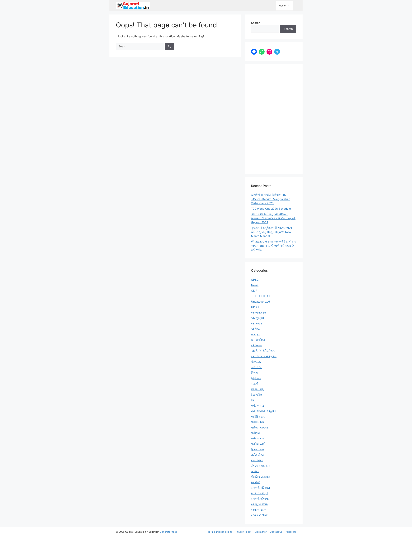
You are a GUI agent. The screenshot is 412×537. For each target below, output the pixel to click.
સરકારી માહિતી (259, 493)
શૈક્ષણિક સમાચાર (260, 476)
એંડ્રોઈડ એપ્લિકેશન (263, 350)
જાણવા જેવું (257, 389)
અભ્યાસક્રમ (258, 312)
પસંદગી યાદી (258, 438)
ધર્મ (253, 400)
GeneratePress (168, 531)
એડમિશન (256, 345)
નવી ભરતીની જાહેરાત (263, 411)
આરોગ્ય (255, 329)
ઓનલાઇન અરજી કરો (263, 356)
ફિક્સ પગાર (257, 449)
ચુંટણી (254, 383)
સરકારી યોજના (260, 498)
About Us (291, 531)
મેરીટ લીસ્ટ (257, 454)
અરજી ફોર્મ (257, 318)
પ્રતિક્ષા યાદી (258, 444)
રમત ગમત (257, 460)
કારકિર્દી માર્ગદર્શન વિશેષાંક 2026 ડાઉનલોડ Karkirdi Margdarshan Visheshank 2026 (270, 199)
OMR (254, 290)
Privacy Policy (243, 531)
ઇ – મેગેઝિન (258, 340)
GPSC (255, 279)
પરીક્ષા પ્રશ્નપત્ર (259, 427)
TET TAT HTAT (260, 296)
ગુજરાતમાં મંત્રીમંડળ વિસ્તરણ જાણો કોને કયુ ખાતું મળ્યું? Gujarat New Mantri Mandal (271, 232)
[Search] (169, 46)
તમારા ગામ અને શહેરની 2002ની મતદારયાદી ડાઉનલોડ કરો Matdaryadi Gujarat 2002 (273, 218)
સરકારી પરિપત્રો (260, 487)
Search (255, 22)
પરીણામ (255, 433)
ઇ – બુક (255, 334)
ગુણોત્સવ (256, 378)
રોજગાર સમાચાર (260, 465)
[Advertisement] (273, 119)
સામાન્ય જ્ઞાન (258, 509)
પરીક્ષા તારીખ (258, 422)
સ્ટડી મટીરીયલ (259, 515)
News (254, 285)
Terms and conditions (220, 531)
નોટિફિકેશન (258, 416)
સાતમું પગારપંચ (259, 504)
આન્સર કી (257, 323)
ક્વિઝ (254, 372)
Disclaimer (261, 531)
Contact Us (276, 531)
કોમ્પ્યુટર (256, 361)
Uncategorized (260, 301)
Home (282, 5)
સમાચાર (255, 482)
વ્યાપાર (255, 471)
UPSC (255, 307)
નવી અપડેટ (257, 405)
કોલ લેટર (256, 367)
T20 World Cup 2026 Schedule (271, 208)
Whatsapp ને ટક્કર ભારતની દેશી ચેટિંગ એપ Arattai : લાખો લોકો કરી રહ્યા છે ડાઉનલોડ (273, 245)
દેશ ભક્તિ (256, 394)
